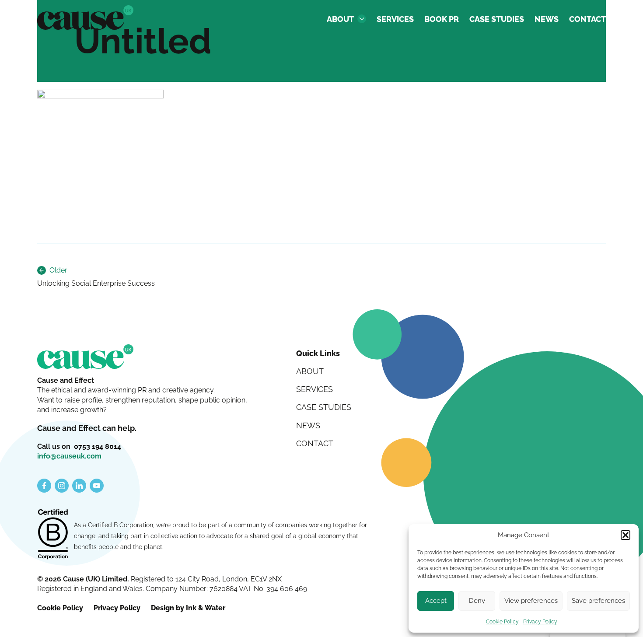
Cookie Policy (502, 622)
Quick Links (318, 353)
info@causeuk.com (69, 456)
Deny (477, 601)
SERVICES (395, 19)
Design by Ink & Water (188, 608)
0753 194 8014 (97, 446)
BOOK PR (441, 19)
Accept (436, 601)
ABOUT (340, 19)
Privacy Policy (540, 622)
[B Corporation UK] (53, 535)
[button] (625, 535)
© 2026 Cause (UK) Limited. (84, 579)
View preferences (531, 601)
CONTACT (587, 19)
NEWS (547, 19)
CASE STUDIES (496, 19)
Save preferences (598, 601)
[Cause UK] (85, 17)
